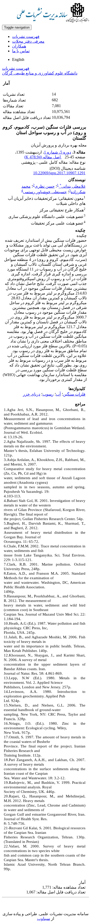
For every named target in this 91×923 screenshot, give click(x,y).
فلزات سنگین (74, 394)
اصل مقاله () (43, 157)
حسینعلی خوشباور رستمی (45, 192)
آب (58, 394)
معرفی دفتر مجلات (28, 41)
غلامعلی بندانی (72, 186)
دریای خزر (31, 394)
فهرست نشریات (25, 36)
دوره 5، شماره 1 (57, 152)
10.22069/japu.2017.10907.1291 (59, 173)
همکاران (19, 46)
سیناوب (43, 918)
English (18, 59)
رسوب (48, 394)
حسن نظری (45, 186)
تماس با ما (21, 51)
